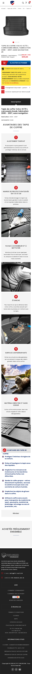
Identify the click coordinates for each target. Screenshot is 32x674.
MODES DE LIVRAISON (16, 600)
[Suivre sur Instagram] (16, 669)
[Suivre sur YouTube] (19, 669)
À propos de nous (16, 622)
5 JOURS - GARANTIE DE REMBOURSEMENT (16, 645)
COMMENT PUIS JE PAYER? (16, 594)
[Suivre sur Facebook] (12, 669)
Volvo (19, 8)
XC (24, 8)
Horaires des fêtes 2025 (16, 658)
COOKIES (16, 615)
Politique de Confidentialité (16, 625)
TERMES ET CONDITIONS (16, 612)
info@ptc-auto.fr (16, 573)
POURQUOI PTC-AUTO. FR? (16, 648)
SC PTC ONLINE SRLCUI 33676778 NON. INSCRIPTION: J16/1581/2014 (16, 631)
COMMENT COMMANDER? (16, 590)
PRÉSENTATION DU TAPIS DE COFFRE (16, 654)
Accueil (3, 8)
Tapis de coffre (11, 8)
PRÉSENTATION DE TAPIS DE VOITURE (16, 651)
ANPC (16, 619)
